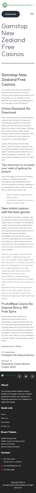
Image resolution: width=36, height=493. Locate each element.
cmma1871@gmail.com (12, 466)
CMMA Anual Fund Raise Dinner (13, 441)
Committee (5, 422)
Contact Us (5, 426)
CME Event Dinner (8, 444)
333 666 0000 (9, 470)
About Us (4, 418)
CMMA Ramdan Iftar (8, 438)
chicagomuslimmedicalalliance (14, 485)
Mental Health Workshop (10, 447)
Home (3, 414)
